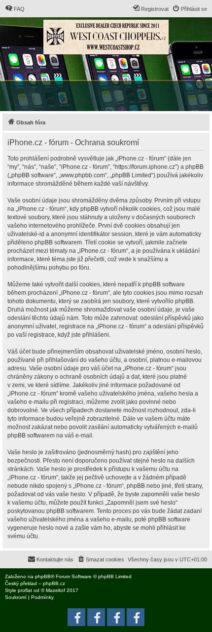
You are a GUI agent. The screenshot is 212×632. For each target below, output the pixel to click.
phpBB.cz (54, 583)
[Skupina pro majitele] (116, 617)
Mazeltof (55, 590)
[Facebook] (135, 617)
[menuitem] (15, 9)
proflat (25, 590)
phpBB (43, 576)
